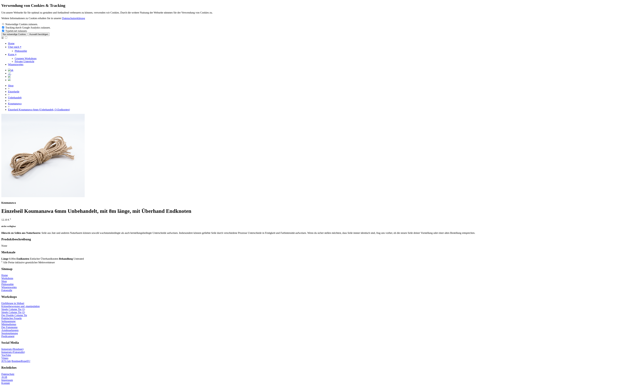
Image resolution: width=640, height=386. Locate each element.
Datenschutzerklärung (73, 18)
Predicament (7, 336)
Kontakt (5, 383)
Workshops (7, 278)
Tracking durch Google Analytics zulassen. (27, 27)
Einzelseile (13, 91)
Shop (11, 85)
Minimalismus (8, 324)
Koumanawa (15, 103)
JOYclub (6, 361)
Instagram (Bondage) (12, 349)
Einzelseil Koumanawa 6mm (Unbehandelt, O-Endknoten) (39, 109)
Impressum (7, 380)
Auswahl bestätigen (38, 34)
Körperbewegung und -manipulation (20, 306)
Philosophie (21, 51)
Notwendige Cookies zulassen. (21, 24)
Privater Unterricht (24, 61)
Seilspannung (8, 321)
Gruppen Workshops (25, 58)
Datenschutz (7, 374)
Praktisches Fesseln (11, 318)
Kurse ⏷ (12, 54)
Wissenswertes (15, 64)
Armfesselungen (9, 330)
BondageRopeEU (21, 361)
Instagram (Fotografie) (13, 352)
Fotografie (6, 290)
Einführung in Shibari (12, 303)
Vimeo (4, 358)
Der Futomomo (9, 327)
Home (11, 43)
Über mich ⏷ (14, 47)
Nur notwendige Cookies (14, 34)
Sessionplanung (9, 333)
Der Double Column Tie (14, 315)
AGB (4, 377)
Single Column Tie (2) (13, 312)
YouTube (6, 355)
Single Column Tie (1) (13, 309)
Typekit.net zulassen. (16, 31)
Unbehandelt (15, 97)
